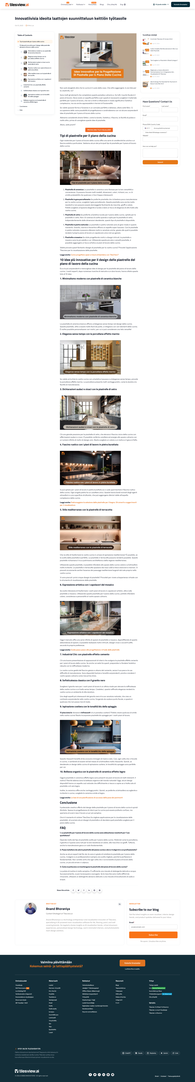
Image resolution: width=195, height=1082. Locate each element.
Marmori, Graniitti (54, 988)
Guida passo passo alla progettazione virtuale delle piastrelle (95, 650)
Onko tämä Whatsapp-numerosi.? (156, 132)
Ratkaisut (80, 4)
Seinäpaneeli (53, 1000)
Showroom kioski (20, 1000)
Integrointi (119, 1000)
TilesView (86, 817)
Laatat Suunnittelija (88, 1003)
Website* (145, 135)
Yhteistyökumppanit (160, 994)
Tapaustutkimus (120, 988)
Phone (151, 124)
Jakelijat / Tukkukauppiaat (90, 988)
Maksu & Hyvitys (121, 997)
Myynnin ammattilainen (89, 1012)
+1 (147, 128)
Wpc (50, 1026)
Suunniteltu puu (53, 1015)
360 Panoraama (22, 988)
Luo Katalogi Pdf (20, 991)
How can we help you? (150, 146)
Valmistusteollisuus (88, 985)
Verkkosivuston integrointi (23, 994)
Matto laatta (53, 1009)
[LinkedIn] (89, 890)
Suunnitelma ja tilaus (155, 991)
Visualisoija (18, 985)
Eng (121, 4)
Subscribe (153, 935)
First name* (146, 106)
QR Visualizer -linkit (21, 1003)
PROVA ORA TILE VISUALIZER (99, 130)
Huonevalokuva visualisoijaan (24, 997)
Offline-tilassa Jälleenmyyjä (91, 991)
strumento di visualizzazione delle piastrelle (79, 580)
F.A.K (117, 1003)
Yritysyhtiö (85, 997)
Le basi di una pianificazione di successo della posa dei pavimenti (97, 797)
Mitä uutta (119, 994)
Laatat (51, 985)
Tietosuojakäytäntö (174, 1076)
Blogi (102, 4)
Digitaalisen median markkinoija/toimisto (95, 1006)
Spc (50, 1023)
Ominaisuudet (66, 3)
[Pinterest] (94, 890)
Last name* (165, 106)
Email (131, 922)
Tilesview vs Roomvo (155, 1013)
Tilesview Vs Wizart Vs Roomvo (159, 1007)
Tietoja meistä (153, 985)
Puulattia (51, 994)
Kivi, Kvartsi (52, 991)
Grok (176, 1053)
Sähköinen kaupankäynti (90, 994)
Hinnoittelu (92, 3)
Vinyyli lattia (52, 1021)
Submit (160, 162)
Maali (50, 1003)
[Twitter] (78, 890)
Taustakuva (52, 997)
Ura (157, 988)
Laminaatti (52, 1018)
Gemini (166, 1053)
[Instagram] (84, 890)
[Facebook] (73, 890)
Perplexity (153, 1053)
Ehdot (157, 1076)
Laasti (51, 1032)
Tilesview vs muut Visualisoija (158, 1010)
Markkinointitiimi (87, 1009)
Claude (140, 1053)
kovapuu (51, 1012)
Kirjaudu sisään (161, 4)
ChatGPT (128, 1053)
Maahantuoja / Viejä (88, 1000)
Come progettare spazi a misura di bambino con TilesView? (95, 255)
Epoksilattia (52, 1029)
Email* (145, 115)
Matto (51, 1006)
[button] (34, 36)
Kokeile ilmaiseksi (180, 4)
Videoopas (119, 991)
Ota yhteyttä (112, 4)
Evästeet (163, 1076)
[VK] (100, 890)
